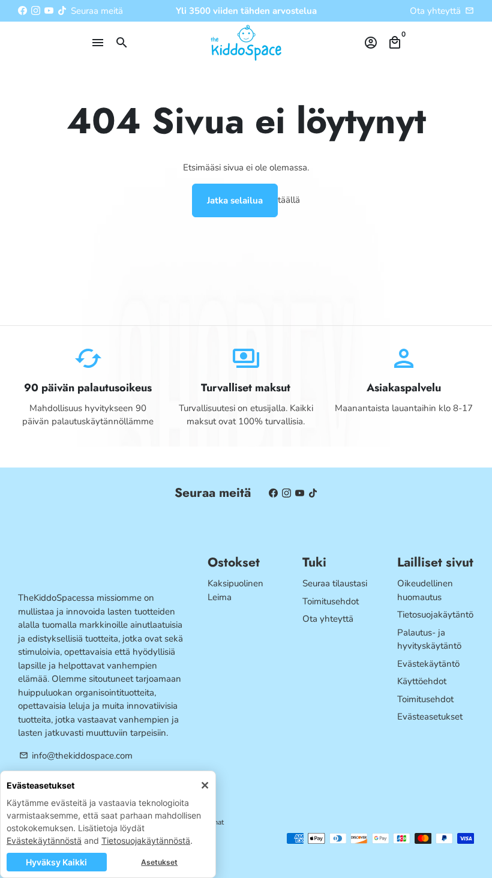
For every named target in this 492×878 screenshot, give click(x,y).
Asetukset (159, 862)
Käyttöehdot (421, 681)
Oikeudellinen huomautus (425, 590)
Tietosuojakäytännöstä (145, 840)
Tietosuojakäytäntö (435, 615)
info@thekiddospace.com (76, 756)
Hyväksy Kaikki (56, 862)
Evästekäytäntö (428, 664)
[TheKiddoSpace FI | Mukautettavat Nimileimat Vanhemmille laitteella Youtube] (48, 11)
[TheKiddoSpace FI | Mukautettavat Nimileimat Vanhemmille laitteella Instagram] (35, 11)
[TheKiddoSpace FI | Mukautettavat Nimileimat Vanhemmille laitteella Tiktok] (62, 11)
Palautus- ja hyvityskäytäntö (429, 639)
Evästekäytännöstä (44, 840)
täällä (289, 199)
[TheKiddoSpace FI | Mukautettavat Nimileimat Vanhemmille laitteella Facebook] (22, 11)
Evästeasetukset (430, 717)
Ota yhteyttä (435, 11)
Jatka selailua (235, 200)
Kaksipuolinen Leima (235, 590)
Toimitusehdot (330, 601)
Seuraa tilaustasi (334, 583)
